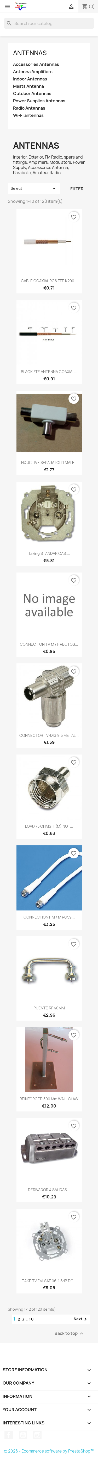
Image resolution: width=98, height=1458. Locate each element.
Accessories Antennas (36, 64)
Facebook (8, 1435)
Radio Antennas (29, 108)
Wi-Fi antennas (28, 115)
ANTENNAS (30, 52)
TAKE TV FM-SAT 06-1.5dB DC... (49, 1280)
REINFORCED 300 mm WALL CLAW (49, 1098)
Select (34, 188)
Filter (77, 189)
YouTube (23, 1435)
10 (31, 1319)
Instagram (37, 1435)
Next (81, 1319)
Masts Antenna (28, 86)
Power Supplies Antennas (39, 101)
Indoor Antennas (30, 79)
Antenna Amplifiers (33, 71)
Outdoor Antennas (32, 93)
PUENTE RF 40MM (49, 1007)
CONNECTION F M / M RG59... (49, 917)
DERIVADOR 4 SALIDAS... (49, 1189)
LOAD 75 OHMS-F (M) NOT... (49, 826)
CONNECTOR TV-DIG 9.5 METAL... (49, 735)
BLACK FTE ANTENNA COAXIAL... (49, 371)
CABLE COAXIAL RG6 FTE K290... (49, 280)
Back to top (70, 1333)
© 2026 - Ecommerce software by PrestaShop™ (49, 1451)
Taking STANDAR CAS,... (49, 553)
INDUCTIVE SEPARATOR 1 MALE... (49, 462)
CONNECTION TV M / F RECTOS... (49, 644)
